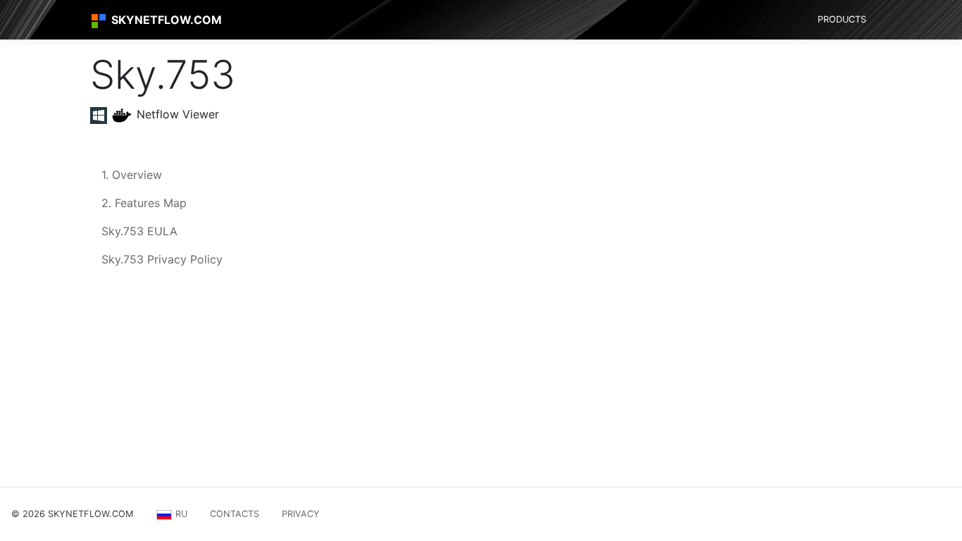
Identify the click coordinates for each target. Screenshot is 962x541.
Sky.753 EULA (139, 231)
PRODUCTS (842, 19)
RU (180, 514)
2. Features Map (144, 203)
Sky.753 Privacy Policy (162, 259)
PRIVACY (301, 514)
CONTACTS (234, 514)
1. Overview (131, 175)
